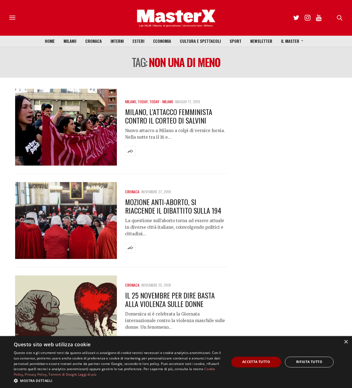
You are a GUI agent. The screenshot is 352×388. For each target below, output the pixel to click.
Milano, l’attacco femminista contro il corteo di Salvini (168, 116)
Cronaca (93, 41)
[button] (118, 380)
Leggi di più (87, 374)
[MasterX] (176, 17)
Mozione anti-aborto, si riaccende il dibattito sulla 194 (173, 206)
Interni (117, 41)
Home (50, 41)
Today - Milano (161, 101)
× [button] (346, 342)
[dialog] (176, 362)
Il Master (290, 41)
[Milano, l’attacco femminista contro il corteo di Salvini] (66, 127)
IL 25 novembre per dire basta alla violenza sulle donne (170, 299)
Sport (235, 41)
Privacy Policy (35, 374)
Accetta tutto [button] (256, 361)
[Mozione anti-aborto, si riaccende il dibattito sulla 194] (66, 220)
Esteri (138, 41)
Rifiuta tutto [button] (309, 361)
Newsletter (261, 41)
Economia (162, 41)
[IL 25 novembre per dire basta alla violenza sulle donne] (66, 313)
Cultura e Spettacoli (200, 41)
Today (143, 101)
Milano (70, 41)
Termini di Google (62, 374)
